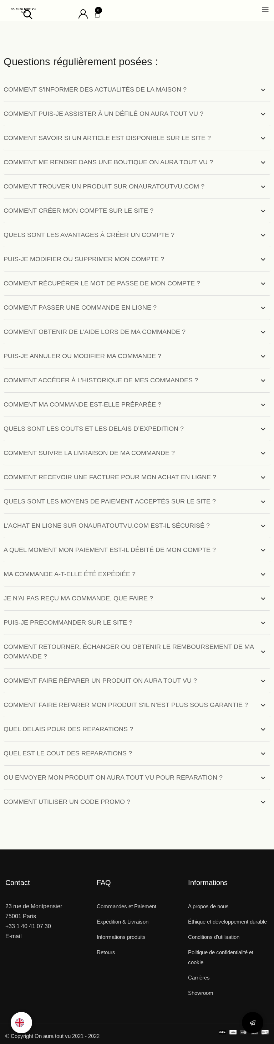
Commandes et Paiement (126, 906)
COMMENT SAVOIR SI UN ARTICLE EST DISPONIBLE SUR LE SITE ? (107, 137)
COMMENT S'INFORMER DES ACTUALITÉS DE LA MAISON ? (95, 89)
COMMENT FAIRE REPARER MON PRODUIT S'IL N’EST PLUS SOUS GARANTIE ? (126, 704)
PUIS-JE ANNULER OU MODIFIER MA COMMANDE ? (82, 356)
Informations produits (121, 937)
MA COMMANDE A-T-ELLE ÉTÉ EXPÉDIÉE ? (70, 574)
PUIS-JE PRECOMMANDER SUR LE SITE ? (68, 622)
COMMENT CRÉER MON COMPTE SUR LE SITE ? (78, 210)
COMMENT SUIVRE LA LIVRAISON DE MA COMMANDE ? (89, 452)
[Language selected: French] (21, 1022)
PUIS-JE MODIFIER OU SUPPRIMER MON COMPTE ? (84, 259)
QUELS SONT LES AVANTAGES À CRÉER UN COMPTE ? (89, 234)
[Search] (27, 14)
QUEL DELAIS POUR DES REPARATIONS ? (68, 729)
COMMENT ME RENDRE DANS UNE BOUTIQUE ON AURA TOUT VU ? (108, 162)
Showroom (200, 993)
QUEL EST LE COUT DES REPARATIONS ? (68, 753)
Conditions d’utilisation (213, 937)
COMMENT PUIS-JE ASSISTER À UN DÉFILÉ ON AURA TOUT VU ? (103, 113)
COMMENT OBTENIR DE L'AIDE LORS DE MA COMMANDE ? (95, 331)
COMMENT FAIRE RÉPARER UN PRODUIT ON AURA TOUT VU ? (100, 680)
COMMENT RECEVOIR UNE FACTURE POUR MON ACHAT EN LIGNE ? (110, 477)
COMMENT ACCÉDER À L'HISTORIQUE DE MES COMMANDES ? (101, 380)
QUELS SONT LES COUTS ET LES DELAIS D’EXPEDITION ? (94, 428)
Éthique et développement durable (227, 922)
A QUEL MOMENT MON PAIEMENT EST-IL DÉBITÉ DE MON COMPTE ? (110, 549)
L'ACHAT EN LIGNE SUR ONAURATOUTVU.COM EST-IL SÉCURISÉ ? (107, 525)
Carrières (199, 978)
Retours (106, 952)
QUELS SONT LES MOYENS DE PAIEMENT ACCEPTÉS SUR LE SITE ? (110, 501)
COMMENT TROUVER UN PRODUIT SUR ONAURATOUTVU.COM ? (104, 186)
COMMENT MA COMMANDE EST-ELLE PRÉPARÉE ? (82, 404)
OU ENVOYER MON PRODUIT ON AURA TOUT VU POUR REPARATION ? (113, 777)
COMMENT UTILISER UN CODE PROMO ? (67, 801)
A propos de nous (208, 906)
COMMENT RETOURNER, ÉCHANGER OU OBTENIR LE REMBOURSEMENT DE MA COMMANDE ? (129, 651)
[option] (21, 1022)
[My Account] (83, 13)
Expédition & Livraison (122, 922)
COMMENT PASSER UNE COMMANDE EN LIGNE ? (80, 307)
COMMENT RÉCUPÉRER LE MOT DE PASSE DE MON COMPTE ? (102, 283)
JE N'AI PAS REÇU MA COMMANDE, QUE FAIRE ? (78, 598)
